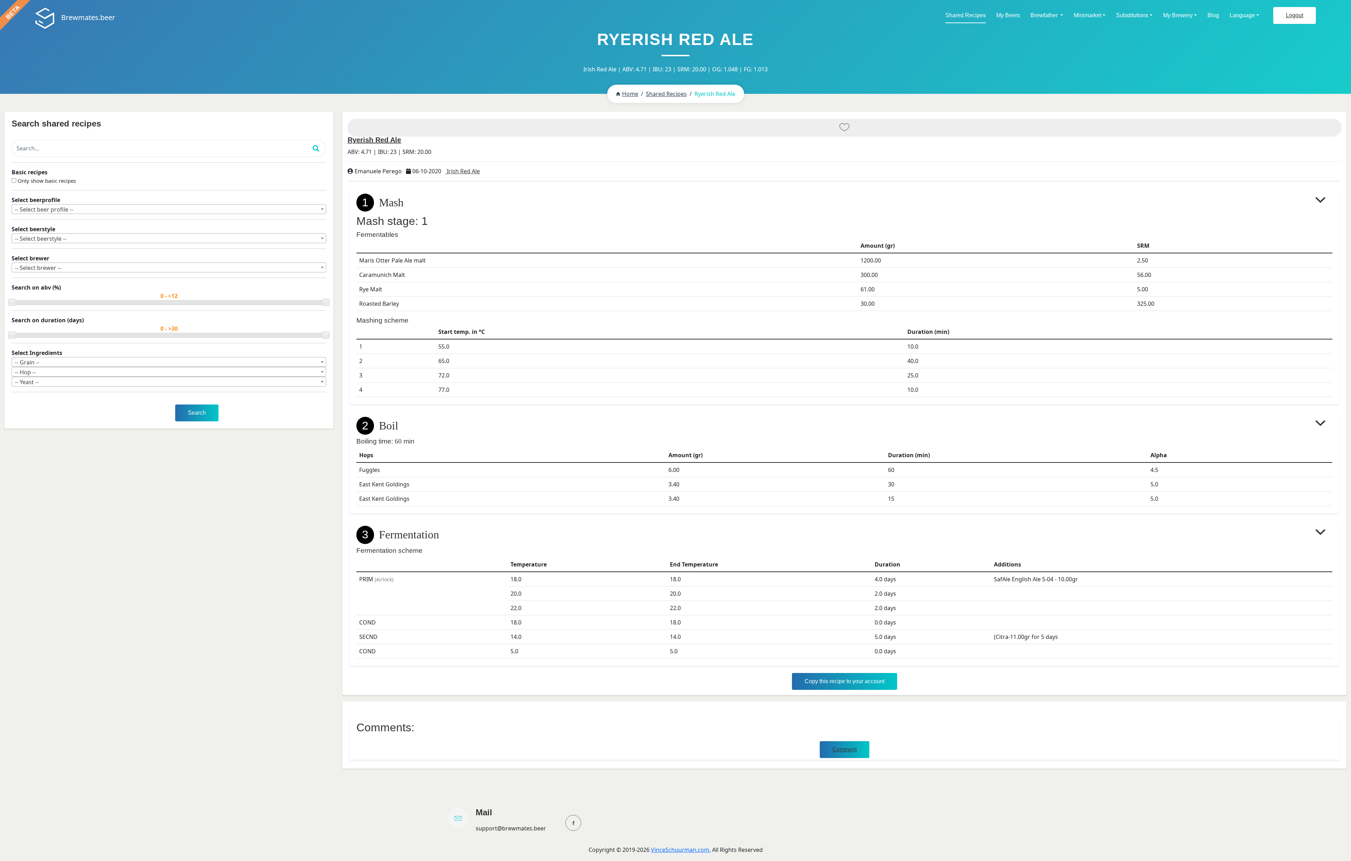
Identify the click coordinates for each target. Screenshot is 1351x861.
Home (630, 94)
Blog (1213, 15)
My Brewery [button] (1178, 15)
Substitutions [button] (1132, 15)
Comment (844, 749)
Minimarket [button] (1087, 15)
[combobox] (169, 209)
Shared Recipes (965, 15)
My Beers (1008, 15)
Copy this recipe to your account (844, 681)
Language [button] (1242, 15)
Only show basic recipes (47, 180)
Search (197, 413)
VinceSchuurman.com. (681, 850)
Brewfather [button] (1044, 15)
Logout (1294, 15)
